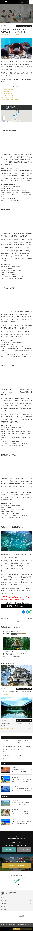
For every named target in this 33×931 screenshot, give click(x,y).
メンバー (26, 2)
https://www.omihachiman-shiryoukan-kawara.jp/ (19, 356)
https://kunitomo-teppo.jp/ (14, 517)
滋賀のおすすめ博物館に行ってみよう (11, 99)
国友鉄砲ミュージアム (7, 97)
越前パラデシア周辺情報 (9, 746)
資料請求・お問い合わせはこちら (16, 606)
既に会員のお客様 (24, 849)
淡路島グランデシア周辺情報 (24, 741)
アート (14, 728)
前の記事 (6, 618)
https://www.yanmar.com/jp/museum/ (16, 445)
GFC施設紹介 (6, 740)
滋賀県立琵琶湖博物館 (7, 89)
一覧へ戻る (16, 621)
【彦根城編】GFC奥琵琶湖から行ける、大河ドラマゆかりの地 (16, 691)
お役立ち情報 (6, 755)
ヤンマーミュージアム (7, 95)
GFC (21, 2)
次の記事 (27, 618)
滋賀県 (22, 34)
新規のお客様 (9, 849)
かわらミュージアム (7, 93)
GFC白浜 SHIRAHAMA (23, 749)
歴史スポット (11, 34)
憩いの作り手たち (7, 759)
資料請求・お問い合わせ (17, 865)
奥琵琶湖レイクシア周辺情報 (9, 750)
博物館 (17, 34)
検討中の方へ (21, 759)
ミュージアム (21, 728)
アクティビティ (22, 755)
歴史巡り (27, 694)
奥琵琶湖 (4, 34)
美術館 (9, 728)
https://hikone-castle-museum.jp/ (15, 278)
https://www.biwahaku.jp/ (13, 200)
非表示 (17, 86)
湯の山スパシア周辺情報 (24, 746)
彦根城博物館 (5, 91)
